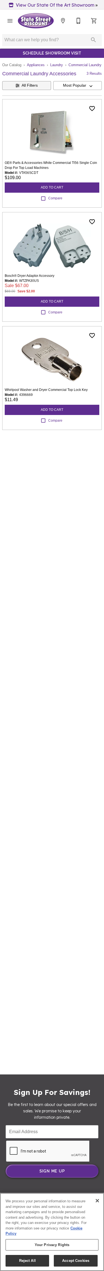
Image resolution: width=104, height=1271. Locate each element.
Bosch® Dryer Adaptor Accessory (29, 276)
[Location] (63, 20)
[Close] (97, 1201)
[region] (52, 1232)
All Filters (30, 85)
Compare (55, 198)
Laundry (56, 65)
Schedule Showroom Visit (52, 53)
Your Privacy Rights (52, 1245)
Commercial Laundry (85, 65)
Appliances (36, 65)
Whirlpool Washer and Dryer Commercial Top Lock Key (46, 390)
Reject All (27, 1261)
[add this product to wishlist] (92, 108)
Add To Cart (52, 187)
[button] (10, 20)
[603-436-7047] (78, 20)
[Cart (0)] (94, 20)
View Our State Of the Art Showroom (55, 5)
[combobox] (77, 85)
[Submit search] (93, 40)
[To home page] (36, 21)
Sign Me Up (52, 1171)
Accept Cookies (75, 1261)
